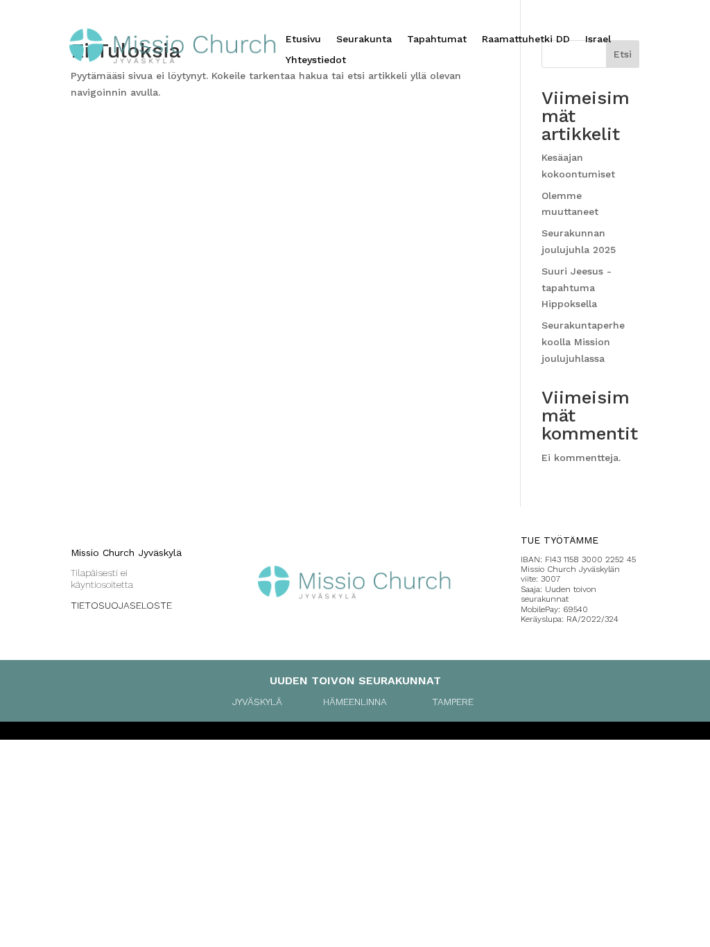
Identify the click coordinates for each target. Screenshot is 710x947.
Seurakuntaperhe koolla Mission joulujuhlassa (583, 342)
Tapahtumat (437, 39)
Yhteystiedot (316, 60)
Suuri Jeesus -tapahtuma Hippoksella (577, 288)
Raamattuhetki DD (526, 39)
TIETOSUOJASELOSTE (121, 605)
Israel (598, 39)
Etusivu (303, 39)
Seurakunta (364, 39)
